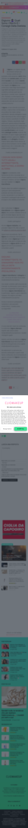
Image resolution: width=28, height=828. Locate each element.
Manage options (7, 428)
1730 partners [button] (10, 410)
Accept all (20, 428)
